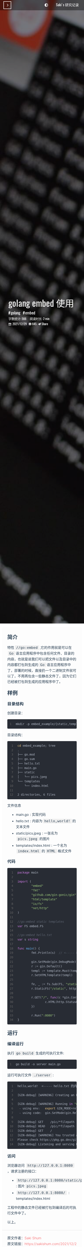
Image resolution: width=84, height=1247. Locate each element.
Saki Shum (33, 1238)
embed (30, 312)
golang (15, 312)
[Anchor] (20, 636)
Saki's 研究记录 (67, 4)
